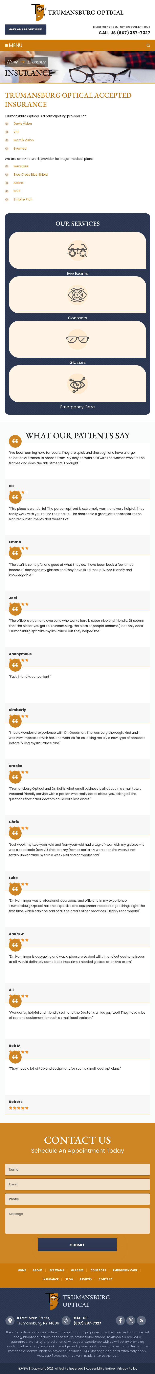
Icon (77, 250)
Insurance (51, 1279)
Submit (77, 1244)
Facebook (120, 1320)
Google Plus (141, 1320)
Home (22, 1270)
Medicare (21, 166)
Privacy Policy (127, 1368)
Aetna (18, 182)
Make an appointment (25, 29)
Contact (106, 1279)
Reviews (86, 1279)
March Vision (24, 140)
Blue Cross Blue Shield (31, 174)
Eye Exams (77, 273)
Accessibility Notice (100, 1368)
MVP (17, 191)
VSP (17, 132)
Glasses (77, 362)
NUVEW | (24, 1368)
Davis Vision (23, 123)
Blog (69, 1279)
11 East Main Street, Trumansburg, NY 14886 (38, 1321)
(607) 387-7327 (87, 1323)
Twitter (130, 1320)
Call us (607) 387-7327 (124, 33)
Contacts (77, 318)
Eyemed (20, 148)
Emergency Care (77, 407)
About (38, 1270)
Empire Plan (23, 199)
